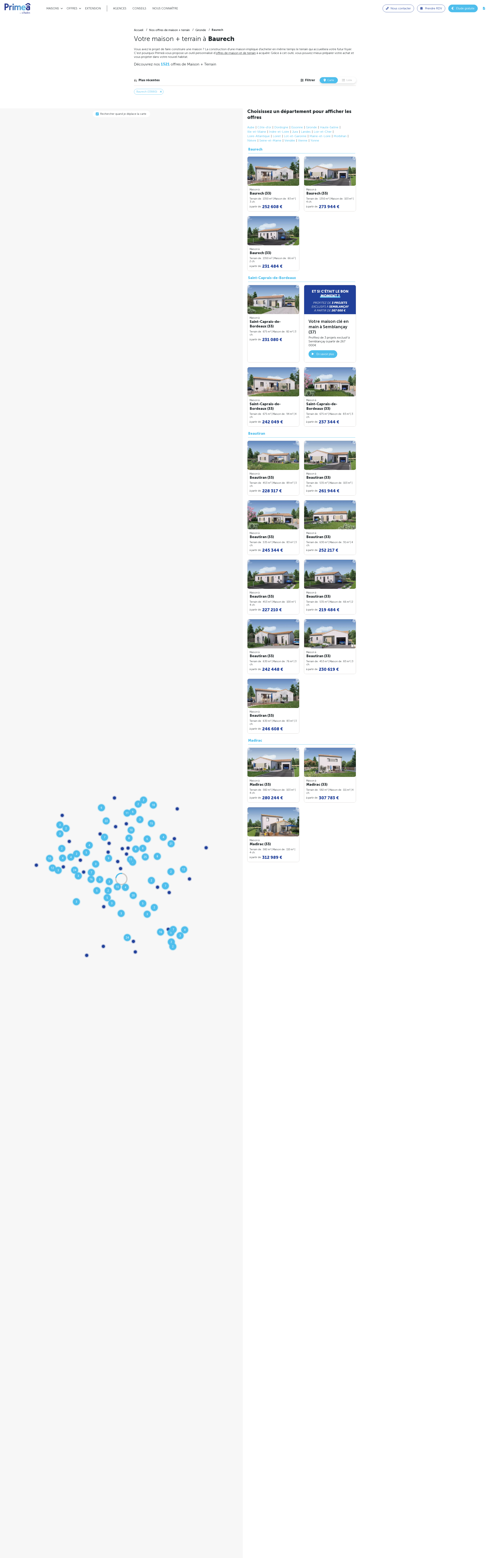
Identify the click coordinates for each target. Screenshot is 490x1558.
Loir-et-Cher (323, 131)
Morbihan (340, 136)
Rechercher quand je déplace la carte (123, 113)
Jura (295, 131)
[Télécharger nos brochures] (484, 8)
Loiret (277, 136)
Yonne (314, 140)
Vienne (302, 140)
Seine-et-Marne (270, 140)
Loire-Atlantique (258, 136)
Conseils (139, 8)
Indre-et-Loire (279, 131)
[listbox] (147, 80)
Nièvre (251, 140)
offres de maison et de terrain (236, 53)
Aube (250, 127)
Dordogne (281, 127)
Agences (119, 8)
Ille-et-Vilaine (256, 131)
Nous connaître (165, 8)
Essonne (297, 127)
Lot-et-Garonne (295, 136)
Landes (306, 131)
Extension (93, 8)
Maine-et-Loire (320, 136)
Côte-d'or (264, 127)
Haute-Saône (329, 127)
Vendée (289, 140)
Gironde (311, 127)
